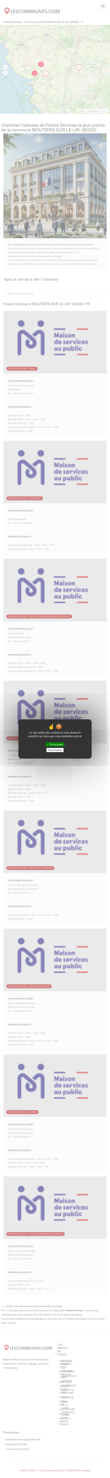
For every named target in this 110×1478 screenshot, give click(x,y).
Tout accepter (56, 744)
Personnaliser (55, 750)
